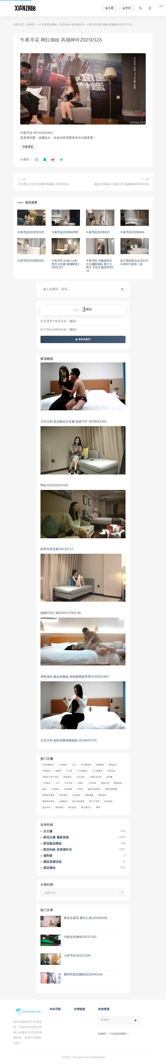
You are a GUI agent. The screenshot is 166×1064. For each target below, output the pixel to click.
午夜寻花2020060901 (65, 232)
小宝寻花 (68, 783)
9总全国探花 (48, 765)
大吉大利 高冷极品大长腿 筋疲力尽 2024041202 (73, 421)
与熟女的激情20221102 (80, 936)
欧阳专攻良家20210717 (56, 549)
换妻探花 (118, 783)
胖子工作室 (94, 801)
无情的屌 (68, 789)
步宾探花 (76, 795)
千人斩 (69, 771)
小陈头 (80, 783)
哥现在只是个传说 (50, 777)
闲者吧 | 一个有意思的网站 (41, 24)
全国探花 (100, 765)
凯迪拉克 (113, 765)
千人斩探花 (82, 771)
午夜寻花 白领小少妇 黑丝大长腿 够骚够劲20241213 (65, 264)
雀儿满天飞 (86, 807)
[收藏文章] (37, 160)
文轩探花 (55, 789)
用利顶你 (102, 795)
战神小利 (105, 783)
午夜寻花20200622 (98, 232)
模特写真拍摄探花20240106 (83, 974)
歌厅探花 (63, 795)
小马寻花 (92, 783)
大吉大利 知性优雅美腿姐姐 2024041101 (68, 740)
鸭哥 (98, 807)
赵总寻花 (46, 807)
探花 (44, 789)
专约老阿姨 (86, 765)
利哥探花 (46, 771)
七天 (74, 765)
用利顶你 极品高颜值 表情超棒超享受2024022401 (74, 676)
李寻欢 (80, 789)
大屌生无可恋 (95, 777)
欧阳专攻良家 (48, 795)
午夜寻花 (27, 147)
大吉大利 (80, 777)
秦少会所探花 (78, 801)
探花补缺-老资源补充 (72, 24)
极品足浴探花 (94, 789)
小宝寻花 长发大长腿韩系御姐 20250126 (43, 184)
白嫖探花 (63, 801)
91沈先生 (63, 765)
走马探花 (108, 801)
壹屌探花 (67, 777)
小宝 (57, 783)
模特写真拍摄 (111, 789)
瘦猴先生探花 (48, 801)
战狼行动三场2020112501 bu (60, 612)
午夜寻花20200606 (132, 232)
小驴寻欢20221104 (77, 955)
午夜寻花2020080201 (30, 260)
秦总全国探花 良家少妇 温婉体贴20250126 (122, 184)
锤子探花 (72, 807)
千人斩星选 (97, 771)
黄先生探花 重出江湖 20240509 (85, 918)
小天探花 (46, 783)
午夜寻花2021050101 (30, 232)
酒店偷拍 (59, 807)
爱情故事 (89, 795)
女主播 (109, 777)
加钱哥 (58, 771)
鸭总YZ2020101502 (54, 485)
